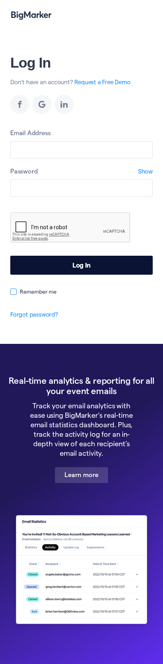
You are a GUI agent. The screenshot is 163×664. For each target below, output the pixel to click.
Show (145, 171)
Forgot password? (34, 314)
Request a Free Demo (102, 82)
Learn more (81, 475)
